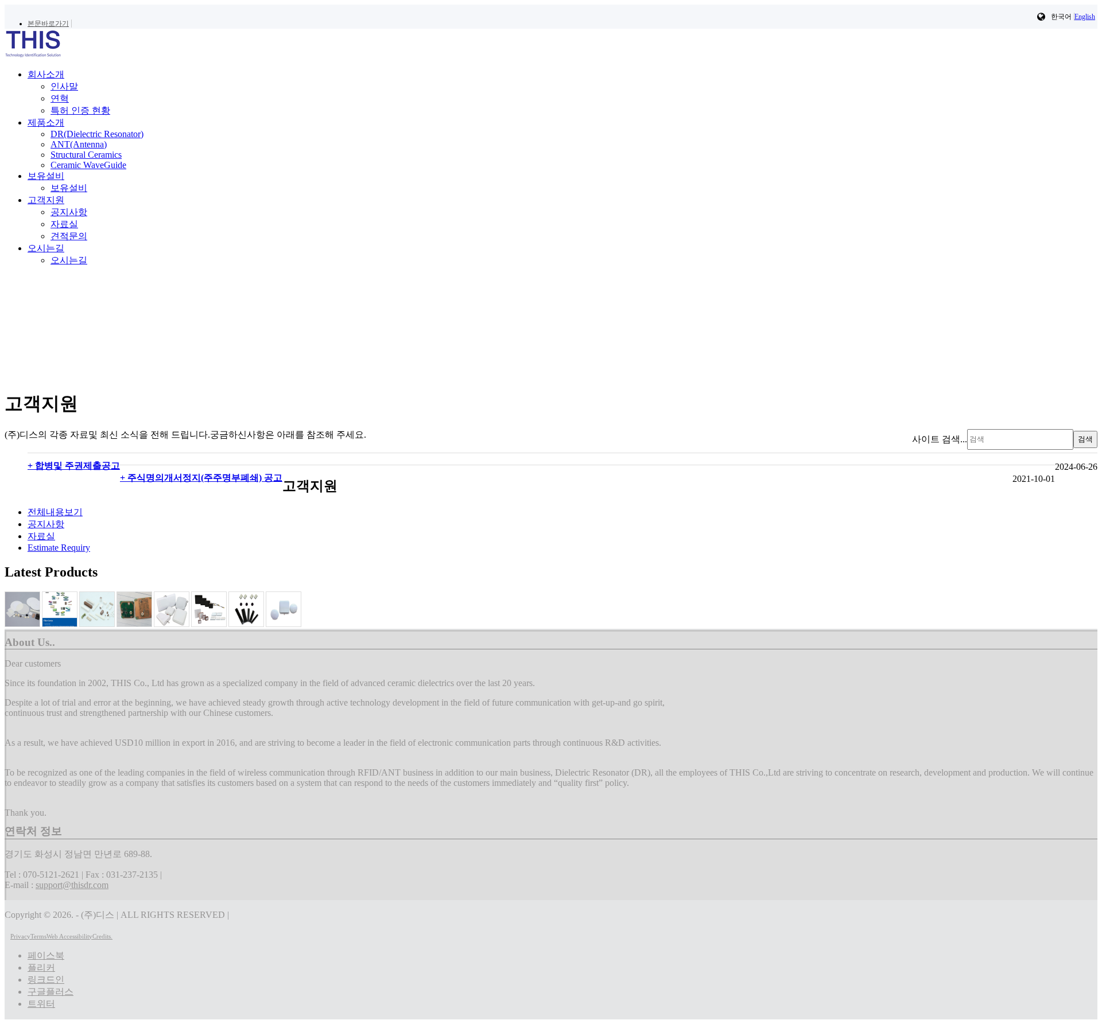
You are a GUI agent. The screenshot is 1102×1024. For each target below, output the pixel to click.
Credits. (102, 936)
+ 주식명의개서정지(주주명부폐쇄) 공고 (201, 477)
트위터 (41, 1004)
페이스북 (46, 955)
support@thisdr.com (72, 885)
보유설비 (69, 188)
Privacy (20, 936)
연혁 (60, 98)
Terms (38, 936)
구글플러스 (50, 991)
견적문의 (69, 236)
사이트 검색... (939, 438)
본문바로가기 (48, 24)
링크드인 (46, 979)
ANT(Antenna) (79, 144)
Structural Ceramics (86, 154)
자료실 (64, 224)
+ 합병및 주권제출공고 (74, 465)
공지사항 (69, 212)
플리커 (41, 967)
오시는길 (69, 260)
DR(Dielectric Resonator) (97, 134)
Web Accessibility (69, 936)
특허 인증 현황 (80, 110)
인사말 (64, 86)
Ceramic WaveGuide (88, 165)
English (1084, 17)
